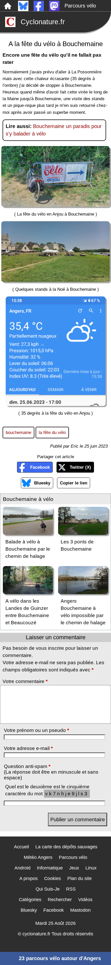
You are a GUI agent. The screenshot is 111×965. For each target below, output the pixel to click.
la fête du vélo (52, 432)
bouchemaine (18, 432)
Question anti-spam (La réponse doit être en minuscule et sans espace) (51, 772)
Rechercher (60, 899)
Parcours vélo (80, 5)
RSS (71, 889)
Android (22, 867)
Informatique (50, 867)
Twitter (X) (80, 467)
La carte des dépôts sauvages (66, 846)
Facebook (40, 467)
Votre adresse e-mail (28, 748)
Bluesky (42, 482)
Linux (91, 867)
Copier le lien (73, 482)
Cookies (52, 878)
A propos (28, 878)
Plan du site (79, 878)
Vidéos (85, 899)
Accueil (21, 846)
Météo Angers (38, 857)
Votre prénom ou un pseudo (36, 730)
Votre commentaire (25, 681)
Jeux (74, 867)
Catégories (30, 899)
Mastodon (80, 910)
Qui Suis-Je (48, 889)
